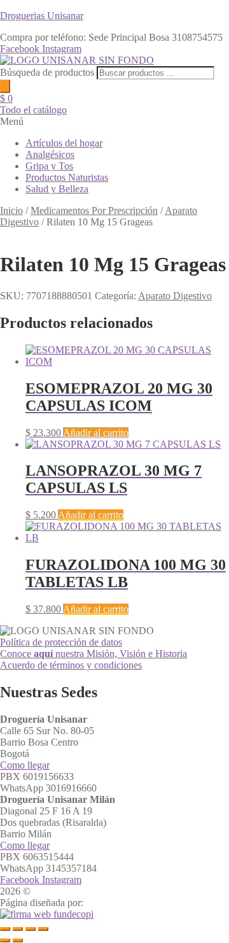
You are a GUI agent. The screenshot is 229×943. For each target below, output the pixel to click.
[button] (114, 121)
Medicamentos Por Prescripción (94, 210)
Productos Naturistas (66, 177)
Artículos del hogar (63, 143)
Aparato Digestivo (175, 295)
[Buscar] (5, 86)
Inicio (11, 210)
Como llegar (25, 765)
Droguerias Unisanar (41, 15)
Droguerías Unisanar (74, 891)
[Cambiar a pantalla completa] (18, 929)
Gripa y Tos (49, 165)
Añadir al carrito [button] (95, 432)
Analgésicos (49, 154)
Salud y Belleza (56, 188)
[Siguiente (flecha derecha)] (18, 940)
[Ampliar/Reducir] (5, 929)
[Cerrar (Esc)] (43, 929)
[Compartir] (30, 929)
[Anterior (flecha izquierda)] (5, 940)
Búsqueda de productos (48, 72)
